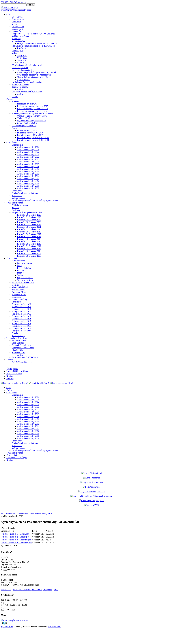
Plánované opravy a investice (24, 125)
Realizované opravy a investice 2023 (32, 111)
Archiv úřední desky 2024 (28, 152)
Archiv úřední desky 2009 (28, 188)
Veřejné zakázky (19, 198)
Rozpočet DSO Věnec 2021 (29, 227)
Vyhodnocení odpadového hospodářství (34, 75)
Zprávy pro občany (20, 87)
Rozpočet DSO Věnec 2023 (29, 222)
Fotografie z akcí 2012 (21, 323)
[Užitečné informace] (91, 500)
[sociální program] (91, 482)
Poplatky (10, 378)
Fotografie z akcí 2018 (21, 309)
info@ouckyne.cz (19, 2)
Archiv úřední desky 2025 (28, 149)
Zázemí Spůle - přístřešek (28, 123)
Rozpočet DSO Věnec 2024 (29, 220)
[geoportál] (91, 478)
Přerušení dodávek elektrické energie (27, 65)
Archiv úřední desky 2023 (28, 154)
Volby (14, 53)
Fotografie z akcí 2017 (21, 311)
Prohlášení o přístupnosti (41, 589)
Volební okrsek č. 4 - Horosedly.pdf (16, 543)
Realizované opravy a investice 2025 (32, 106)
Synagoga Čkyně (19, 292)
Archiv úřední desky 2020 (28, 162)
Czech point (17, 191)
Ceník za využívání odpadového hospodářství (36, 72)
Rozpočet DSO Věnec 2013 (29, 244)
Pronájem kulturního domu (23, 347)
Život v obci (11, 258)
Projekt (15, 333)
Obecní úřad (11, 142)
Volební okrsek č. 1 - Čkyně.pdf (15, 534)
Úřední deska (17, 145)
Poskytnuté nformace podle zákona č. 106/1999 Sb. (33, 46)
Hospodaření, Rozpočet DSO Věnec (27, 212)
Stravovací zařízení (25, 280)
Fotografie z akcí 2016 (21, 314)
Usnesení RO (17, 31)
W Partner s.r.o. (54, 627)
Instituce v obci (18, 261)
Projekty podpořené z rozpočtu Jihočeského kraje (32, 113)
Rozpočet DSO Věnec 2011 (29, 248)
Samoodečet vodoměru (21, 345)
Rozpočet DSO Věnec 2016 (29, 236)
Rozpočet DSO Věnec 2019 (29, 232)
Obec (8, 14)
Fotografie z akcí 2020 (21, 304)
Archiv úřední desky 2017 (28, 169)
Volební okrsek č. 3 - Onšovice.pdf (16, 540)
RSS (56, 589)
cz (2, 514)
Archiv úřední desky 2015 (28, 174)
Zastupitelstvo (18, 19)
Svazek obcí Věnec (14, 203)
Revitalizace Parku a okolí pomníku (27, 82)
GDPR (15, 96)
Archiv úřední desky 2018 (28, 166)
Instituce (20, 273)
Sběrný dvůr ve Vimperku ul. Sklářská (33, 77)
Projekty (10, 99)
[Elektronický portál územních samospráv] (91, 496)
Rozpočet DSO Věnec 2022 (29, 224)
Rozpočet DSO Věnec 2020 (29, 229)
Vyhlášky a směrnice (20, 36)
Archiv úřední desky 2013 (28, 178)
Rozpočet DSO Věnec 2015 (29, 239)
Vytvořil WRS (7, 627)
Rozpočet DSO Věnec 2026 (29, 215)
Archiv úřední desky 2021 (28, 159)
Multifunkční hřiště (20, 287)
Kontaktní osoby (19, 340)
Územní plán (17, 50)
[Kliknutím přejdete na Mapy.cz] (15, 620)
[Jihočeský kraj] (91, 473)
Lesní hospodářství (20, 67)
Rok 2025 (21, 48)
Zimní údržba (17, 350)
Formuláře (16, 38)
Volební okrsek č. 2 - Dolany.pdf (15, 537)
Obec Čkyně (17, 17)
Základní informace (20, 205)
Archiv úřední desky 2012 (28, 181)
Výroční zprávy (18, 41)
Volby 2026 (22, 55)
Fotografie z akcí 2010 (21, 328)
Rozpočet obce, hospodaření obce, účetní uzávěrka (33, 34)
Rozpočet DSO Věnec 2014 (29, 241)
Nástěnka (16, 210)
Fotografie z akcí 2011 (21, 326)
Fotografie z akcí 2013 (21, 321)
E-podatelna (17, 195)
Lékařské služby (24, 268)
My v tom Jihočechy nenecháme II (31, 121)
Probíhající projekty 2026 (28, 104)
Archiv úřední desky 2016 (28, 171)
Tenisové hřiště (18, 290)
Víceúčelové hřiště (14, 374)
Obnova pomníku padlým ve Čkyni (32, 116)
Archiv (20, 89)
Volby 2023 (22, 63)
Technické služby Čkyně (16, 338)
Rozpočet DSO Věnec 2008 (29, 256)
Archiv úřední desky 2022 (28, 157)
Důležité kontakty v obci (22, 362)
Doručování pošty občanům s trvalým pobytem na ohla (35, 200)
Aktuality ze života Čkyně (23, 282)
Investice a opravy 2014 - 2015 (30, 135)
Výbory (15, 24)
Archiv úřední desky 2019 (28, 164)
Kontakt (15, 207)
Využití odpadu (23, 79)
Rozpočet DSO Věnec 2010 (29, 251)
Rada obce (16, 22)
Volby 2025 (22, 58)
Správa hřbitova (18, 352)
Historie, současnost (20, 84)
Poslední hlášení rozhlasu (17, 371)
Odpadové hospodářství (22, 70)
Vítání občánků (23, 118)
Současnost (16, 297)
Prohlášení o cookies (22, 589)
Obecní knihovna (24, 263)
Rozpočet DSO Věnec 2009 (29, 253)
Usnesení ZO (17, 29)
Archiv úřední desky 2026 (28, 147)
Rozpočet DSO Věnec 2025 (29, 217)
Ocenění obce (17, 285)
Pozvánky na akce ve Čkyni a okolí (27, 92)
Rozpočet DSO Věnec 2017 (29, 234)
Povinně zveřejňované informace (26, 193)
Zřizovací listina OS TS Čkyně (25, 357)
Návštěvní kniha (19, 294)
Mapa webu (6, 589)
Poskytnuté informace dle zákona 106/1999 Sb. (37, 43)
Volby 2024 (22, 60)
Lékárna (20, 270)
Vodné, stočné (18, 343)
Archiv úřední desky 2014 (28, 176)
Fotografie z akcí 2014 (21, 319)
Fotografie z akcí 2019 (21, 306)
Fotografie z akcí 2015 (21, 316)
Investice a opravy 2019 (27, 130)
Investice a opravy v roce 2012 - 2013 (33, 137)
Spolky (20, 275)
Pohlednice (16, 302)
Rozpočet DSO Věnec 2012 (29, 246)
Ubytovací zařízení (25, 277)
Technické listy (18, 335)
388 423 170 (6, 2)
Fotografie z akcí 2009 (21, 331)
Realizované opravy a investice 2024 (32, 108)
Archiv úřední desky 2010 (28, 186)
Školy (19, 265)
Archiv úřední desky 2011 (28, 183)
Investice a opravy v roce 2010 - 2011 (33, 140)
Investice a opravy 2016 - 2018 (30, 133)
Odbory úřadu (18, 26)
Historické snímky (19, 299)
